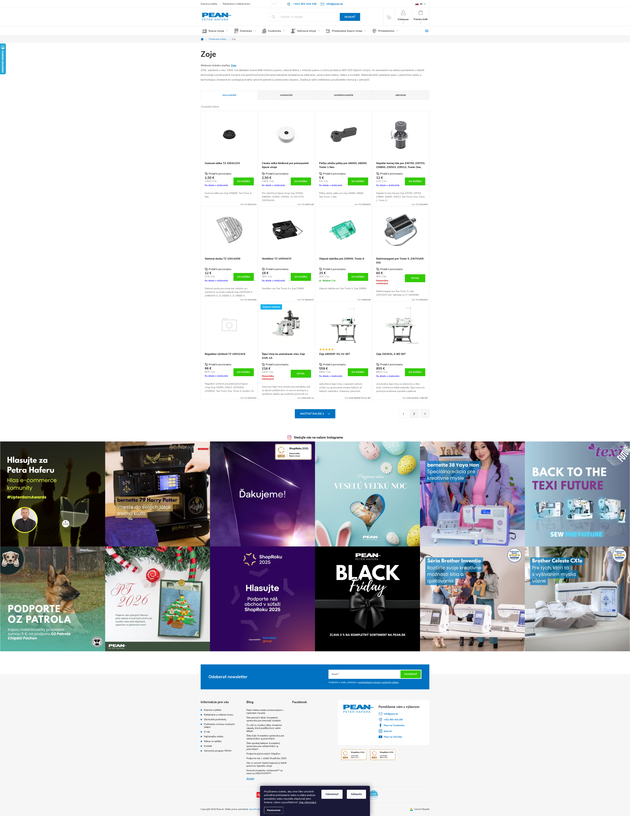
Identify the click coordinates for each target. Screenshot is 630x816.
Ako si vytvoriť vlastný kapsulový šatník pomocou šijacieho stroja (266, 764)
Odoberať (410, 674)
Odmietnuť (332, 794)
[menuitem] (216, 31)
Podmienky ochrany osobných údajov (219, 726)
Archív (250, 778)
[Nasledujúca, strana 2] (414, 413)
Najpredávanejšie (343, 95)
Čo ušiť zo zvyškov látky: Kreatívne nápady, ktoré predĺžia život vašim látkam (264, 728)
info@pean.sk (391, 713)
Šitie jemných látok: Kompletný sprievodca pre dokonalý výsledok (263, 719)
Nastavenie (274, 810)
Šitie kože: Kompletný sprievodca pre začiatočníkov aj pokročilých (265, 737)
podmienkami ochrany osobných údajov (378, 682)
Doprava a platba (209, 3)
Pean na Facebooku (394, 725)
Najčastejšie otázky (213, 736)
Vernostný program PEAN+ (218, 750)
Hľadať (350, 17)
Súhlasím (356, 794)
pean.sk (388, 731)
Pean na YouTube (393, 736)
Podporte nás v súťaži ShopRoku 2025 (266, 758)
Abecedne (400, 95)
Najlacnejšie (229, 95)
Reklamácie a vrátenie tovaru (236, 3)
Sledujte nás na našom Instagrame (318, 437)
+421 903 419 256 (393, 719)
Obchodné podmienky (215, 719)
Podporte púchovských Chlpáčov (263, 753)
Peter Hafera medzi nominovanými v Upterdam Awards (265, 712)
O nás (207, 731)
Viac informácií (307, 802)
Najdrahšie (286, 95)
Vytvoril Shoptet (421, 809)
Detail (415, 278)
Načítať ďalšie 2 (312, 414)
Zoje (233, 65)
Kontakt (208, 746)
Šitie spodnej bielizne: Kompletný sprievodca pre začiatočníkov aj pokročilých (263, 746)
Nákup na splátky (212, 741)
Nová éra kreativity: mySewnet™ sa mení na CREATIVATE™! (264, 772)
